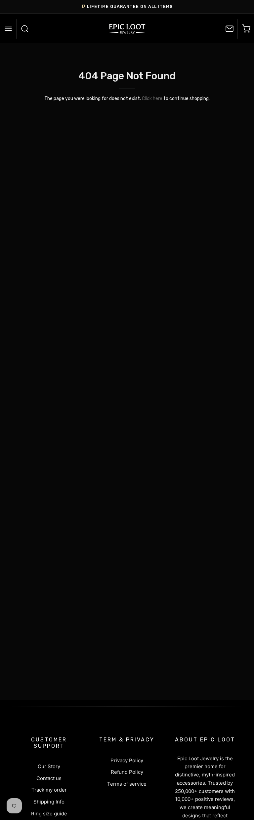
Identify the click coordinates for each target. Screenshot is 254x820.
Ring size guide (49, 813)
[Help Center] (229, 29)
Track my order (49, 790)
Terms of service (127, 784)
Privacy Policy (126, 760)
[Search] (25, 29)
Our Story (49, 766)
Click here (152, 98)
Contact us (49, 778)
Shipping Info (48, 802)
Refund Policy (127, 772)
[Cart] (245, 29)
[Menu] (8, 29)
